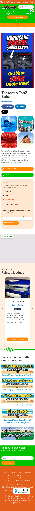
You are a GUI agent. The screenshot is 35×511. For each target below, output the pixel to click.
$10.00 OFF (8, 212)
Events (27, 475)
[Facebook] (30, 10)
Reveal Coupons (10, 223)
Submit (8, 463)
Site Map (18, 487)
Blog (7, 478)
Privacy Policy (27, 487)
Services (28, 473)
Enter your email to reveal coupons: (15, 216)
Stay (5, 473)
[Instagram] (33, 10)
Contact (28, 480)
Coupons (7, 480)
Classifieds (18, 480)
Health (8, 475)
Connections (24, 478)
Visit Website (9, 199)
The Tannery (17, 301)
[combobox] (26, 7)
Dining (13, 473)
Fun (20, 473)
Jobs (15, 478)
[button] (17, 24)
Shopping (17, 475)
